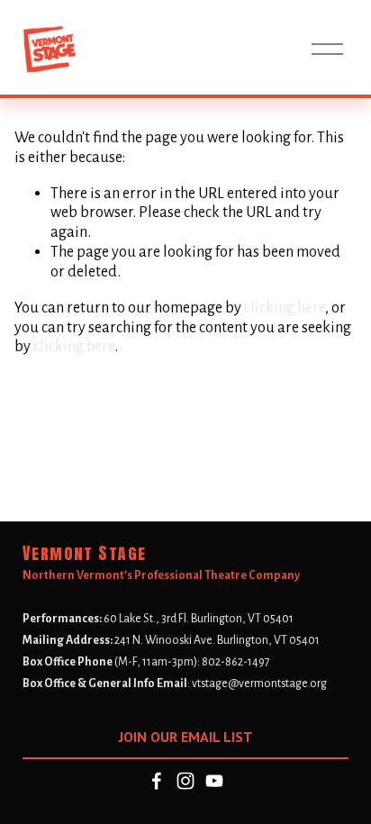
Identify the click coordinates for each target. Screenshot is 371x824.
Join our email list (186, 737)
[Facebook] (157, 781)
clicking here (284, 307)
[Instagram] (185, 781)
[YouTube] (214, 781)
